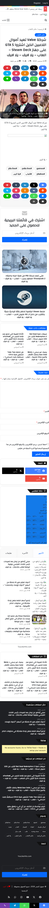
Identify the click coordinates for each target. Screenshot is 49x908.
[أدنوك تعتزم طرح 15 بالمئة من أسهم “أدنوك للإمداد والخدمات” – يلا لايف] (39, 589)
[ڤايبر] (16, 78)
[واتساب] (34, 78)
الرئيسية (41, 29)
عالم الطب (18, 836)
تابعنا (43, 843)
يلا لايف (16, 174)
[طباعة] (34, 84)
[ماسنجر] (43, 78)
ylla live (12, 168)
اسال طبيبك (42, 827)
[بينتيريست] (7, 67)
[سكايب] (7, 73)
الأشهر (41, 553)
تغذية (10, 827)
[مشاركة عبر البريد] (43, 84)
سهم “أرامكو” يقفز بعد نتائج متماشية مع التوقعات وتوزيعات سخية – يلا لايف (17, 631)
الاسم (46, 411)
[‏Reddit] (43, 73)
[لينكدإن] (25, 67)
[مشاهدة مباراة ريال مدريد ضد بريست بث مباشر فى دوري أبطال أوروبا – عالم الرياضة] (39, 619)
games (40, 168)
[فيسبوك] (43, 67)
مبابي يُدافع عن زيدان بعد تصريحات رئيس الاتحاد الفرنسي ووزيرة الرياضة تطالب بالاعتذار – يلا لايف (17, 564)
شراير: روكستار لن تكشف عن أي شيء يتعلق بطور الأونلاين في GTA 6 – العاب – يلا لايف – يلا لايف (12, 686)
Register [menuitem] (37, 3)
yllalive (40, 174)
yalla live (26, 168)
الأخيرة (25, 553)
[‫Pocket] (16, 73)
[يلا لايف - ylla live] (39, 14)
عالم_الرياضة (41, 836)
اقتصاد (25, 827)
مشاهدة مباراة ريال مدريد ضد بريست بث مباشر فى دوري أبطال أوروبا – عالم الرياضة (17, 618)
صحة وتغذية (35, 831)
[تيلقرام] (25, 78)
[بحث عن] (45, 20)
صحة (44, 831)
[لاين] (7, 78)
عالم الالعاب (32, 29)
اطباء (32, 827)
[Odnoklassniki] (25, 73)
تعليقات (8, 553)
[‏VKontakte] (34, 73)
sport (35, 822)
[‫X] (34, 67)
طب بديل (18, 831)
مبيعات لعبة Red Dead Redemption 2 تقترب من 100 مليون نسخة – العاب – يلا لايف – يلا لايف (37, 337)
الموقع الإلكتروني (43, 433)
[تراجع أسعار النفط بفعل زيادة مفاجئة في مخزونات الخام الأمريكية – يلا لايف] (39, 606)
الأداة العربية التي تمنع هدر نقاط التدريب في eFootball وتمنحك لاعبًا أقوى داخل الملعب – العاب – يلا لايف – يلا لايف (13, 339)
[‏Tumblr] (16, 67)
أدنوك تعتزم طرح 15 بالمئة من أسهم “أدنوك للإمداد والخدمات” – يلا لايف (16, 585)
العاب (28, 174)
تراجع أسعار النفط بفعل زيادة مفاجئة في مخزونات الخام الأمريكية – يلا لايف (19, 603)
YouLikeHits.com (24, 647)
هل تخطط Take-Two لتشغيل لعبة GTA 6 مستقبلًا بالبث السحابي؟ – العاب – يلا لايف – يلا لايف (13, 355)
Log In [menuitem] (45, 3)
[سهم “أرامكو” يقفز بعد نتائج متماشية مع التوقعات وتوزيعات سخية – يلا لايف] (39, 634)
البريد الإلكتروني (42, 422)
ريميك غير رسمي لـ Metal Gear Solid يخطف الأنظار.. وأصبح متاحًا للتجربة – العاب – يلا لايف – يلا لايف (36, 355)
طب (26, 831)
